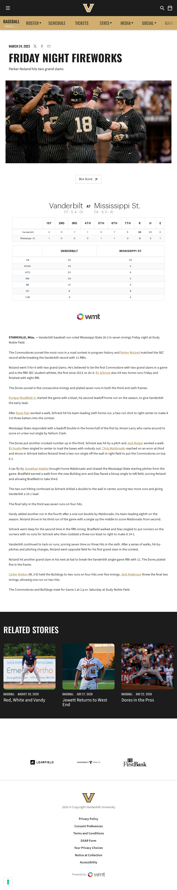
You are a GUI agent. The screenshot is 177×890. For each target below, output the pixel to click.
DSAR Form (88, 840)
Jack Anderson (131, 574)
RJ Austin (15, 448)
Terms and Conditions (88, 833)
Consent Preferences (88, 826)
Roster (32, 23)
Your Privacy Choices (88, 848)
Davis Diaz (23, 413)
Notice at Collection (88, 855)
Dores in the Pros (137, 700)
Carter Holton (18, 574)
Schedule (56, 23)
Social (148, 23)
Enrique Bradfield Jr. (22, 398)
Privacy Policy (88, 819)
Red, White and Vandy (24, 700)
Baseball (9, 694)
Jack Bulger (135, 443)
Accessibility (88, 862)
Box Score (85, 179)
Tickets (81, 23)
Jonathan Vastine (37, 468)
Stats (104, 23)
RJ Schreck (103, 373)
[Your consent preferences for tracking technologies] (8, 882)
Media (126, 23)
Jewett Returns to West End (84, 702)
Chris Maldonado (113, 448)
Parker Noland (130, 352)
